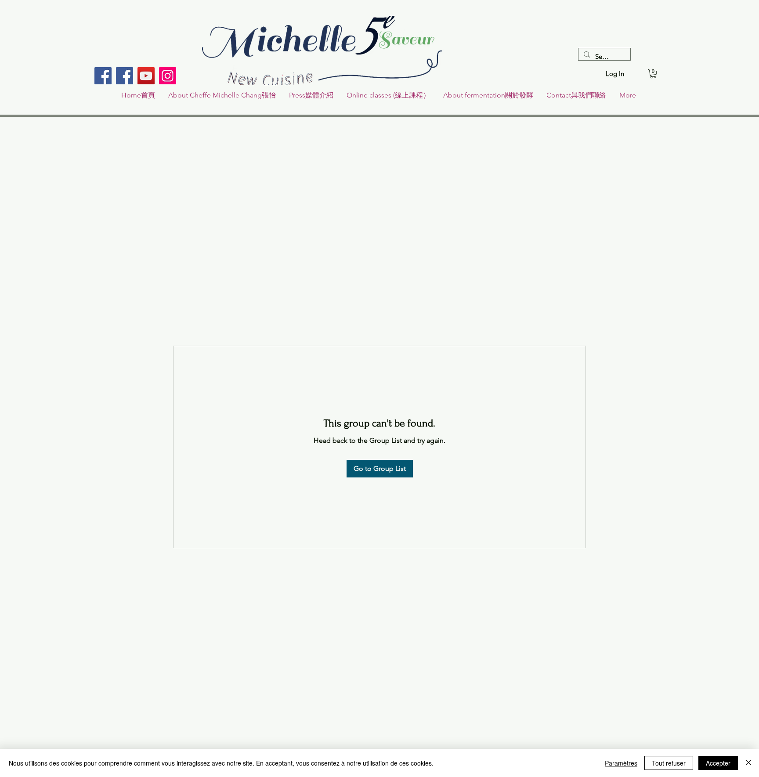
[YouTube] (146, 75)
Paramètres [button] (621, 763)
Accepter (718, 763)
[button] (653, 73)
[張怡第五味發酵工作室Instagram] (167, 75)
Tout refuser (669, 763)
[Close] (748, 763)
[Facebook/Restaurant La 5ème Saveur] (103, 75)
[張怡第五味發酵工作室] (124, 75)
